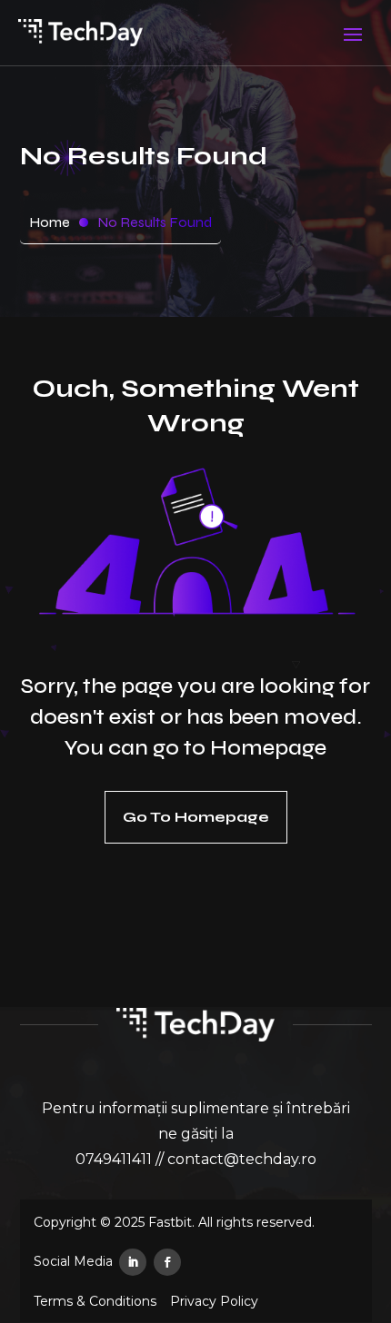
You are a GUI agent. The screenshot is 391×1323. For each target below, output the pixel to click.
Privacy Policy (214, 1301)
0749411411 (113, 1159)
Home (49, 222)
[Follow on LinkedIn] (132, 1262)
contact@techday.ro (241, 1159)
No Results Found (154, 222)
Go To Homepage (196, 816)
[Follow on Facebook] (167, 1262)
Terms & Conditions (95, 1301)
